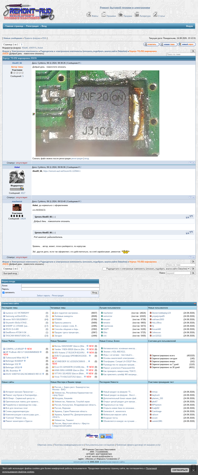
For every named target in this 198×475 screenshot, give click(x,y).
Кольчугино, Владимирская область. (79, 405)
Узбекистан (59, 393)
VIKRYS (33, 48)
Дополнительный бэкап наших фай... (120, 398)
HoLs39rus (157, 323)
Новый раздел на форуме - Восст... (120, 395)
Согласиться (179, 470)
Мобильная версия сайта (115, 414)
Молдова (58, 398)
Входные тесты (110, 418)
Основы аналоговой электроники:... (120, 358)
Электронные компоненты (24, 51)
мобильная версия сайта (113, 462)
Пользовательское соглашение (99, 445)
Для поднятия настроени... (67, 313)
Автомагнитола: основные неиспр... (120, 348)
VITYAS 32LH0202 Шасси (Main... (70, 373)
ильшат (106, 319)
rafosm (155, 414)
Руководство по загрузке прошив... (119, 365)
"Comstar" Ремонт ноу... (17, 418)
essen (154, 418)
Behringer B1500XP (14, 361)
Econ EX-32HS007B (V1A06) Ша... (70, 367)
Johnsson (156, 332)
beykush (156, 395)
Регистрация (32, 26)
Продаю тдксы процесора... (67, 332)
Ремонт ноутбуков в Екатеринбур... (22, 395)
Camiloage (156, 411)
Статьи (161, 16)
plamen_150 (157, 398)
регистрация (77, 158)
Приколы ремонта (62, 323)
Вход (44, 26)
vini (104, 336)
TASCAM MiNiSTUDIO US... (18, 336)
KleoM (25, 48)
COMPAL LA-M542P (15, 349)
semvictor (107, 316)
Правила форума (32, 38)
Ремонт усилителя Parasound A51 (119, 368)
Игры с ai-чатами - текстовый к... (118, 355)
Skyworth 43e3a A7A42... (17, 323)
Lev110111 (156, 336)
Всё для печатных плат (17, 408)
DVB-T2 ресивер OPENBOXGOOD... (71, 356)
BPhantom (156, 405)
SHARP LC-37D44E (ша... (17, 326)
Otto (105, 332)
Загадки (58, 336)
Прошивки (111, 16)
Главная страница (14, 26)
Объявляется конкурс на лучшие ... (120, 421)
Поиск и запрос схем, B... (66, 326)
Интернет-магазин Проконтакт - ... (21, 392)
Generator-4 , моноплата (114, 411)
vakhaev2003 (158, 319)
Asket (40, 48)
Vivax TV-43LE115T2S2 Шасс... (68, 377)
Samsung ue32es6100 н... (17, 316)
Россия (57, 387)
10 (46, 336)
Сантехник (108, 326)
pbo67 (154, 401)
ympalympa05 (158, 316)
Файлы (95, 16)
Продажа (128, 16)
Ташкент (70, 420)
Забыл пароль (43, 295)
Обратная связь (44, 445)
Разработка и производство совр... (22, 405)
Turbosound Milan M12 (16, 358)
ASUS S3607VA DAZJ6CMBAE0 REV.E (23, 374)
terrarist (106, 323)
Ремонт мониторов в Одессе (19, 421)
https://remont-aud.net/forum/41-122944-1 (61, 171)
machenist (17, 201)
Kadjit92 (155, 408)
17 (46, 326)
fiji (153, 326)
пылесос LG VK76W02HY (17, 313)
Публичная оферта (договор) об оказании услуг (138, 445)
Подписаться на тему (113, 405)
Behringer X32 (12, 364)
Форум (5, 51)
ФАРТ (106, 329)
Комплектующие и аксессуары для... (23, 414)
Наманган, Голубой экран (78, 401)
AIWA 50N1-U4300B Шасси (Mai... (70, 370)
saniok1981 (157, 421)
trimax (155, 392)
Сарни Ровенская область (75, 411)
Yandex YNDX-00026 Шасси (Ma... (70, 349)
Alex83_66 (17, 63)
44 (46, 319)
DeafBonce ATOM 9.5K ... (17, 332)
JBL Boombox (12, 371)
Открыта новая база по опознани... (119, 408)
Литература (145, 16)
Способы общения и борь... (67, 329)
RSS (44, 38)
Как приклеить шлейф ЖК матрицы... (120, 374)
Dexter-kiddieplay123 (161, 313)
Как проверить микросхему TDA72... (120, 371)
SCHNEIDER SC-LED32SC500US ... (71, 361)
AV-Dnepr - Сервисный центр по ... (21, 398)
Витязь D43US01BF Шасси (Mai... (70, 346)
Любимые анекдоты (63, 316)
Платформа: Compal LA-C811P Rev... (120, 361)
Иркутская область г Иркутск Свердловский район (70, 424)
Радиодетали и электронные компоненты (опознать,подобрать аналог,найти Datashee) (83, 51)
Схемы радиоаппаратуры (17, 411)
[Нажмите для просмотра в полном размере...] (95, 113)
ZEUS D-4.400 (12, 329)
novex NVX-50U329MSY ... (18, 319)
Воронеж (66, 408)
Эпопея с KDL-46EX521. (114, 352)
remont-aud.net (80, 462)
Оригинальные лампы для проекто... (23, 401)
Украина (58, 411)
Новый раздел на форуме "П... (117, 392)
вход (86, 158)
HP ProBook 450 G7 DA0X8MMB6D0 (22, 352)
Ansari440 (156, 329)
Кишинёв (68, 398)
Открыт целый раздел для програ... (120, 401)
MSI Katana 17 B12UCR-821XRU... (70, 352)
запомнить (10, 292)
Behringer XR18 (13, 367)
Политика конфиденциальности (69, 445)
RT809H (58, 319)
